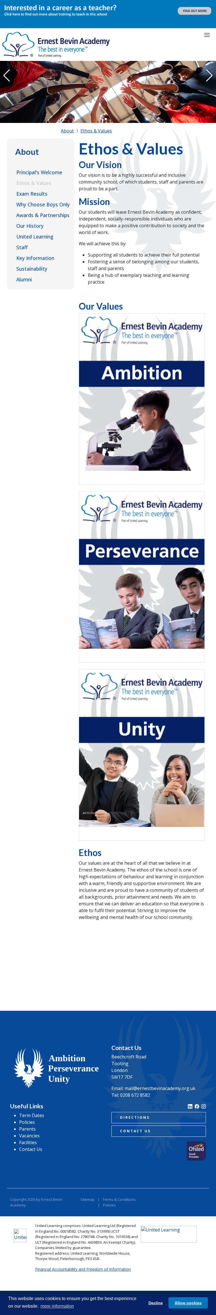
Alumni (24, 279)
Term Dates (31, 1115)
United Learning (34, 236)
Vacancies (29, 1136)
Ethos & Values (33, 183)
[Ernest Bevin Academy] (56, 44)
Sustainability (31, 268)
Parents (27, 1129)
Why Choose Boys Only (43, 204)
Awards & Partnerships (42, 215)
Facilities (28, 1142)
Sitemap (87, 1199)
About (27, 151)
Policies (27, 1122)
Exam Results (32, 193)
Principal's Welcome (39, 172)
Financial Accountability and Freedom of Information (83, 1269)
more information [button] (57, 1306)
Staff (22, 247)
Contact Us (30, 1149)
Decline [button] (155, 1303)
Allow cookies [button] (188, 1303)
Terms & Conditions (119, 1199)
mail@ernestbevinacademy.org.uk (160, 1088)
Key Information (35, 258)
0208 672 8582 (135, 1095)
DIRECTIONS (135, 1117)
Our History (30, 225)
